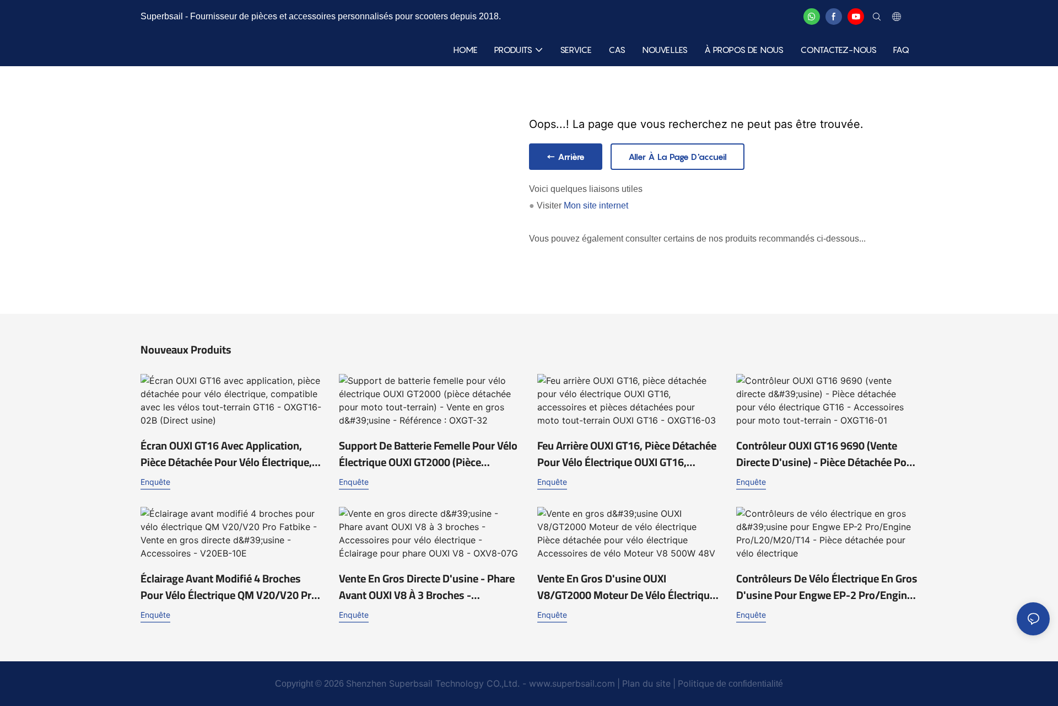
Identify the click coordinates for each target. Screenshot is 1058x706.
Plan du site (646, 683)
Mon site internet (596, 205)
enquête (155, 481)
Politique (696, 683)
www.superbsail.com (572, 683)
